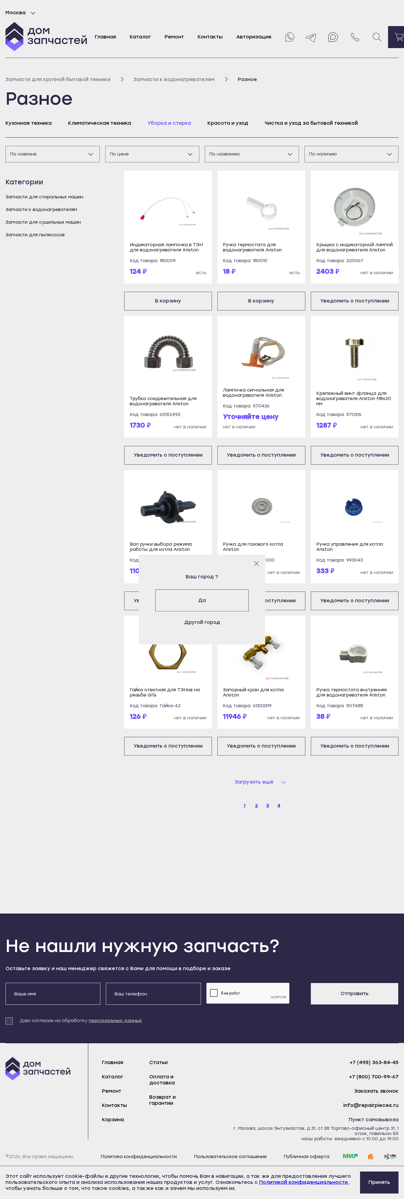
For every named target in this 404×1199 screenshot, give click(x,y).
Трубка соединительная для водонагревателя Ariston (163, 401)
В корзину (168, 301)
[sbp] (391, 1156)
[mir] (350, 1156)
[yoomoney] (370, 1156)
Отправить (355, 993)
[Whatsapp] (289, 37)
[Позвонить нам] (355, 37)
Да (202, 600)
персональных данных (115, 1020)
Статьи (158, 1062)
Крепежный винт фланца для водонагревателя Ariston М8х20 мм (353, 398)
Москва (15, 13)
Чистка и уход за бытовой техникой (311, 123)
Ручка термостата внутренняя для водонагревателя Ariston (351, 692)
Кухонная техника (28, 123)
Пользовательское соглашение (230, 1156)
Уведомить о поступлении (354, 301)
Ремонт (174, 37)
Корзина (113, 1120)
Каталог (140, 37)
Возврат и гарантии (162, 1100)
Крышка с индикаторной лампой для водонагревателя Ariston (354, 247)
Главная (105, 37)
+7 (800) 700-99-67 (374, 1077)
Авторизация (253, 37)
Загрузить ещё (254, 782)
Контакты (210, 37)
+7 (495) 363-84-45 (374, 1062)
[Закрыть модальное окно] (256, 563)
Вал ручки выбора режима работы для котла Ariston (161, 547)
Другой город (202, 622)
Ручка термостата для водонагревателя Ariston (252, 247)
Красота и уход (227, 123)
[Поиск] (377, 37)
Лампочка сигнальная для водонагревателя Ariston (253, 392)
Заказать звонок (376, 1091)
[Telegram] (311, 37)
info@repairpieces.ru (371, 1105)
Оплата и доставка (162, 1080)
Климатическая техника (99, 123)
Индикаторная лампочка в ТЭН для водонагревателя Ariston (166, 247)
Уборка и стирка (169, 123)
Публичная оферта (306, 1156)
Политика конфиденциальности (139, 1156)
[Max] (333, 37)
